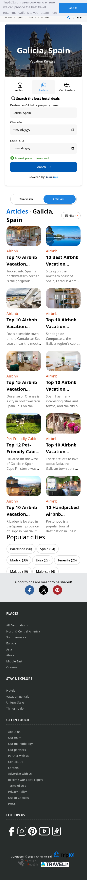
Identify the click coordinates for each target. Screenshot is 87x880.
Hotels (10, 690)
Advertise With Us (20, 774)
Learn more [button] (49, 12)
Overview (26, 199)
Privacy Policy (17, 792)
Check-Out (17, 141)
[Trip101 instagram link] (22, 831)
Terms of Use (17, 786)
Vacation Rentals (42, 61)
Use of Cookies (18, 798)
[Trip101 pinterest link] (32, 831)
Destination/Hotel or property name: (34, 105)
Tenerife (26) (67, 560)
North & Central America (23, 631)
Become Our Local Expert (25, 780)
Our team (14, 738)
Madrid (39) (19, 560)
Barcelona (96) (21, 549)
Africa (10, 655)
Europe (11, 643)
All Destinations (17, 625)
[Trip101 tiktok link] (56, 831)
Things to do (15, 708)
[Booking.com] (52, 177)
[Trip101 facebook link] (11, 831)
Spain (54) (47, 549)
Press (12, 804)
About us (14, 732)
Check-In (16, 122)
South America (16, 637)
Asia (9, 649)
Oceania (11, 667)
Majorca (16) (45, 571)
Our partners (17, 750)
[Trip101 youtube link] (44, 831)
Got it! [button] (73, 8)
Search (40, 167)
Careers (13, 768)
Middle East (14, 661)
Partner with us (18, 756)
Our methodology (20, 744)
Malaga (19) (19, 571)
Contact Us (15, 762)
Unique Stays (15, 702)
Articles (58, 199)
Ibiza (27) (43, 560)
